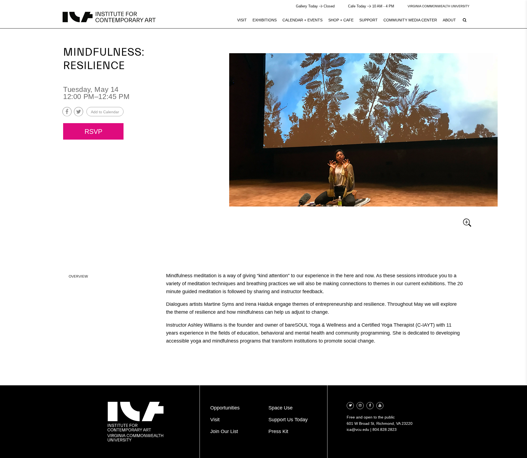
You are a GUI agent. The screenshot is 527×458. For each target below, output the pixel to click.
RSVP (93, 131)
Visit (242, 20)
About (449, 20)
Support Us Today (288, 419)
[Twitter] (350, 405)
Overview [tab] (78, 276)
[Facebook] (370, 405)
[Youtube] (379, 405)
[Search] (464, 20)
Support (368, 20)
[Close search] (509, 19)
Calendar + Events (302, 20)
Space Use (280, 408)
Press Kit (278, 431)
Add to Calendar (105, 112)
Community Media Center (410, 20)
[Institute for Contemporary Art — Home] (109, 17)
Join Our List (224, 431)
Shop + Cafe (341, 20)
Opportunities (225, 408)
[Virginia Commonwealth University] (438, 6)
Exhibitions (265, 20)
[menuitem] (242, 20)
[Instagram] (360, 405)
